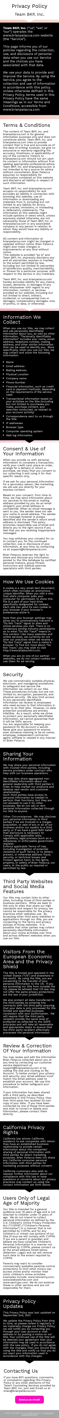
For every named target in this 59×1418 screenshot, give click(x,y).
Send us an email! (29, 1399)
